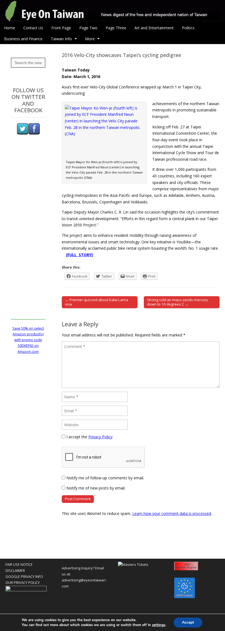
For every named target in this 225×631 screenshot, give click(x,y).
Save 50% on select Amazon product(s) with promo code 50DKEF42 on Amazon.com (28, 340)
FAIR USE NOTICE (19, 564)
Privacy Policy (100, 436)
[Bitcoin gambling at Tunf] (26, 589)
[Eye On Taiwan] (112, 11)
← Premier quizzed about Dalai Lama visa (96, 302)
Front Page (61, 27)
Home (9, 27)
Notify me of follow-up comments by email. (105, 477)
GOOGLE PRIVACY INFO (24, 576)
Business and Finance (23, 38)
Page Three (116, 27)
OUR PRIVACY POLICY (22, 582)
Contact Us (33, 27)
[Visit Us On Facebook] (34, 133)
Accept (188, 622)
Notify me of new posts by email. (95, 488)
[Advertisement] (28, 237)
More (90, 38)
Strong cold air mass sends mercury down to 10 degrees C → (177, 302)
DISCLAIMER (15, 570)
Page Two (88, 27)
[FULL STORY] (79, 254)
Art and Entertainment (154, 27)
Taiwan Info (61, 38)
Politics (188, 27)
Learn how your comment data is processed (171, 513)
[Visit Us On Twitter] (22, 133)
